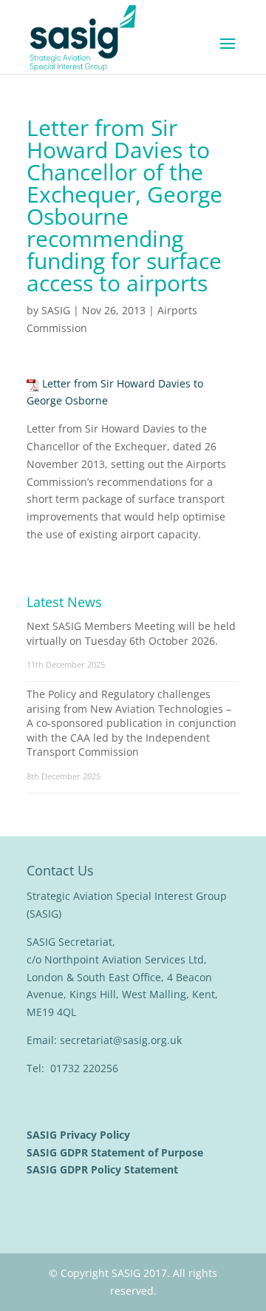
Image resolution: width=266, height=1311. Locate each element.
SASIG (55, 310)
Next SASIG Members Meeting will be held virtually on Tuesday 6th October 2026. (131, 633)
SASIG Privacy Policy (80, 1135)
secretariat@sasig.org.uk (121, 1040)
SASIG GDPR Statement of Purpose (116, 1152)
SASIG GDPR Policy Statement (104, 1169)
